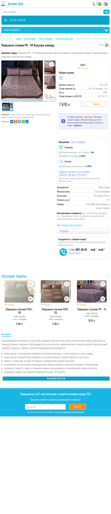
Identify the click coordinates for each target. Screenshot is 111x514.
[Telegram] (19, 121)
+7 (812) (78, 249)
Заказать (96, 104)
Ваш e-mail (32, 406)
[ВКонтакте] (11, 121)
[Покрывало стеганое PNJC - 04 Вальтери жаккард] (19, 291)
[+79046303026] (94, 4)
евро (61, 77)
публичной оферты (79, 412)
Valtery (79, 225)
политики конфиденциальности (66, 412)
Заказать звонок (75, 252)
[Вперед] (107, 276)
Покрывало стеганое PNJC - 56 (55, 310)
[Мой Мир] (27, 121)
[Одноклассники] (15, 121)
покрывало (65, 225)
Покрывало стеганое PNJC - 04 (19, 310)
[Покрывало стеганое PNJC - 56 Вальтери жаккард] (56, 291)
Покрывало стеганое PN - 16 (91, 309)
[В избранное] (51, 64)
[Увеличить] (30, 298)
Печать (101, 44)
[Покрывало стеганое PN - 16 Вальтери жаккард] (92, 291)
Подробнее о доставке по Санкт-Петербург (74, 171)
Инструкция (64, 230)
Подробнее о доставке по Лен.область (73, 174)
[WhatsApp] (23, 121)
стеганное (72, 225)
